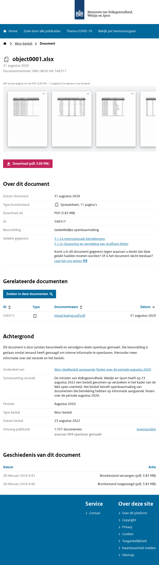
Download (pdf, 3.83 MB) (31, 164)
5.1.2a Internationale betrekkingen (79, 239)
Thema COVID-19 (79, 31)
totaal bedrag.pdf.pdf (69, 316)
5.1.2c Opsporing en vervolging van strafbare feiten (91, 244)
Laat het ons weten (68, 261)
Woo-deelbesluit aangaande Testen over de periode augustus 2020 (102, 370)
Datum (148, 307)
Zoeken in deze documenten (27, 294)
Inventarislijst (146, 429)
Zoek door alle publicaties (42, 31)
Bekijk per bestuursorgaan (117, 31)
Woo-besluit (23, 44)
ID (17, 307)
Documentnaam (68, 307)
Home (12, 31)
